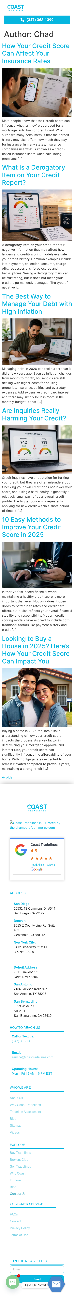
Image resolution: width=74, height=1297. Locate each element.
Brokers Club (19, 1159)
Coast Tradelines (44, 844)
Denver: (20, 920)
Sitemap (16, 1125)
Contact (15, 1221)
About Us (16, 1098)
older (8, 777)
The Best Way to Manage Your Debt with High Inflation (37, 303)
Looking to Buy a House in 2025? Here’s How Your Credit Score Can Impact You (36, 650)
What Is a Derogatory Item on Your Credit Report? (33, 174)
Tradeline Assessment (25, 1111)
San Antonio (23, 984)
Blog (13, 1118)
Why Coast (17, 1173)
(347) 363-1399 (22, 1041)
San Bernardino (25, 1001)
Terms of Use (19, 1235)
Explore (15, 1180)
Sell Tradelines (20, 1166)
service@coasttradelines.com (32, 1057)
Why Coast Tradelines (25, 1105)
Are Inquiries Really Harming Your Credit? (34, 414)
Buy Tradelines (20, 1152)
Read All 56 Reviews (43, 864)
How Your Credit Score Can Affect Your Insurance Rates (36, 53)
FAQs (14, 1214)
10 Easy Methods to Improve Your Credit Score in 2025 (31, 527)
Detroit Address (25, 967)
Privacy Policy (20, 1228)
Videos (15, 1132)
